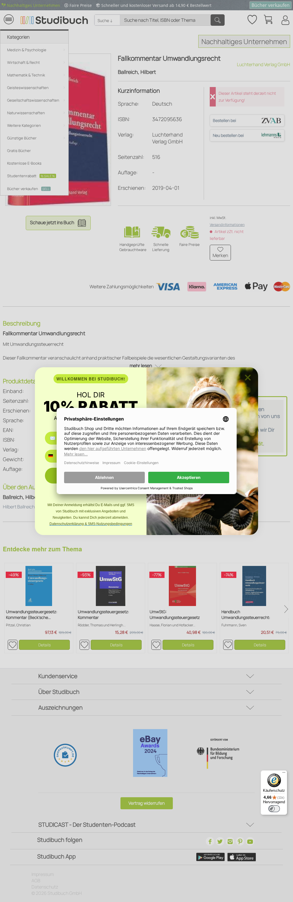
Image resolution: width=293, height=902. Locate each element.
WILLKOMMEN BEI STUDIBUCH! (90, 379)
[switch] (274, 808)
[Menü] (283, 773)
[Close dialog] (248, 377)
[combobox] (54, 456)
